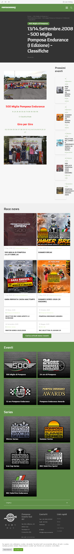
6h (25, 112)
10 (26, 129)
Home (59, 519)
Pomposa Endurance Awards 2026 (69, 192)
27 (25, 132)
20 (42, 129)
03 (8, 129)
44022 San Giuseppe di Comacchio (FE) (26, 529)
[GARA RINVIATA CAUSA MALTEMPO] (20, 276)
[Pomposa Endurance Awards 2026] (60, 190)
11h (37, 112)
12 (30, 129)
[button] (66, 8)
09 (24, 129)
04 (11, 129)
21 (44, 129)
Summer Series (46, 439)
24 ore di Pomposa (48, 374)
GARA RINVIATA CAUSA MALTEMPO (20, 299)
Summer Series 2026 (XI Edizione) (49, 300)
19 (40, 129)
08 (21, 129)
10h (34, 112)
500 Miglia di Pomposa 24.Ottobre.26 (15, 253)
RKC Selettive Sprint (49, 466)
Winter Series (11, 327)
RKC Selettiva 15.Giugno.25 (50, 330)
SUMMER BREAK (45, 252)
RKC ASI (43, 327)
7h (27, 112)
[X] (15, 525)
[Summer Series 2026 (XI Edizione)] (53, 276)
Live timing (60, 528)
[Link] (2, 2)
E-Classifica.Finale (25, 117)
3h (17, 112)
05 (14, 129)
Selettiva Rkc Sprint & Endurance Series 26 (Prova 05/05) (69, 144)
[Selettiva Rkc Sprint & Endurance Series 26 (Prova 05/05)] (60, 143)
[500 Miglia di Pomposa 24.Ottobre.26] (20, 229)
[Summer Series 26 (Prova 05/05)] (60, 117)
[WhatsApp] (10, 528)
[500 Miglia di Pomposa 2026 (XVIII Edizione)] (60, 168)
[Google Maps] (13, 528)
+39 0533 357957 (47, 519)
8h (29, 112)
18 (38, 129)
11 (28, 129)
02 (6, 129)
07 (19, 129)
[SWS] (7, 528)
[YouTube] (11, 525)
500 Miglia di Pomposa (16, 374)
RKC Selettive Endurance (17, 493)
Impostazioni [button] (7, 550)
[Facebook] (5, 525)
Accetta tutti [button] (18, 550)
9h (32, 112)
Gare (58, 525)
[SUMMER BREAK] (53, 229)
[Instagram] (8, 525)
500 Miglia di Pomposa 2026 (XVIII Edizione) (68, 168)
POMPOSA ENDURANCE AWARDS (50, 316)
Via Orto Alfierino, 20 (28, 524)
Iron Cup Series (12, 466)
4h (20, 112)
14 (32, 129)
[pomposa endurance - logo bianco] (10, 517)
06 (16, 129)
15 (34, 129)
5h (22, 112)
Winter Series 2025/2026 (15, 330)
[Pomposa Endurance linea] (9, 8)
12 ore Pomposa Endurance (18, 401)
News (58, 522)
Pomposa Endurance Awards (52, 401)
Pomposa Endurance (21, 248)
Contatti (59, 531)
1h (13, 112)
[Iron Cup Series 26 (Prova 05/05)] (60, 90)
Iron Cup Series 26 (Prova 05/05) (67, 91)
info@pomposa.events (46, 532)
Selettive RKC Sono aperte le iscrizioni (17, 317)
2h (15, 112)
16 (36, 129)
